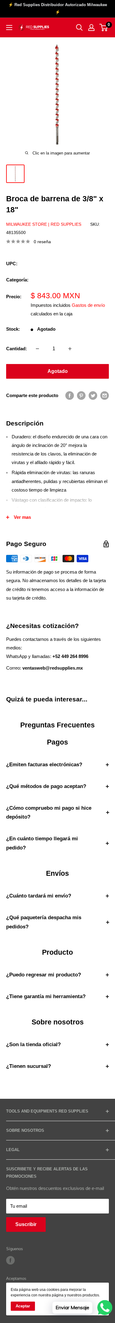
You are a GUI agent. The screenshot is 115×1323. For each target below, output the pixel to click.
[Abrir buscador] (79, 27)
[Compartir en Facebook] (69, 395)
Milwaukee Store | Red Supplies (43, 224)
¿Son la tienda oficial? (33, 1044)
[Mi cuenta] (91, 27)
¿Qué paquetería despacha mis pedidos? (43, 922)
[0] (104, 27)
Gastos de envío (88, 305)
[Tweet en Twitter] (93, 395)
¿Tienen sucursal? (28, 1066)
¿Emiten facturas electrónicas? (44, 764)
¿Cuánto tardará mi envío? (38, 896)
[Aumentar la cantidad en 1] (69, 348)
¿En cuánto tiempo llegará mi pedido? (42, 843)
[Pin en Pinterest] (81, 395)
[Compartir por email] (104, 395)
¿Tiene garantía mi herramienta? (46, 996)
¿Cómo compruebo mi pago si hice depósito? (48, 812)
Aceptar (23, 1306)
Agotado (58, 371)
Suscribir (25, 1224)
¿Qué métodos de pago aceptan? (46, 786)
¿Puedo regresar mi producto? (43, 975)
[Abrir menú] (9, 27)
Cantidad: (16, 348)
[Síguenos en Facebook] (10, 1260)
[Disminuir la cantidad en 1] (37, 348)
